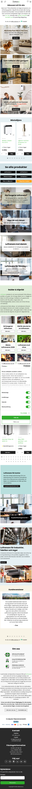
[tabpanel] (8, 138)
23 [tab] (22, 459)
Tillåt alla (16, 417)
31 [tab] (15, 461)
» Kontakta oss (22, 710)
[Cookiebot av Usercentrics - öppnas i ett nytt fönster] (23, 366)
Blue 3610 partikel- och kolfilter (22, 441)
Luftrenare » (8, 172)
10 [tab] (22, 456)
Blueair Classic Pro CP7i (7, 141)
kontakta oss (9, 17)
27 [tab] (6, 461)
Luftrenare (3, 294)
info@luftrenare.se (16, 739)
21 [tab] (18, 459)
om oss (7, 15)
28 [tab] (8, 461)
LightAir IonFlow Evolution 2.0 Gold (23, 142)
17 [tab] (8, 459)
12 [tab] (27, 456)
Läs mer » (3, 562)
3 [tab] (12, 158)
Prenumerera (12, 782)
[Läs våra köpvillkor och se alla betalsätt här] (16, 723)
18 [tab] (11, 459)
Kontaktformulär (16, 741)
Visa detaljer (23, 413)
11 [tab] (25, 456)
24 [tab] (25, 459)
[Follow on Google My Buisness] (13, 761)
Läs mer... (8, 331)
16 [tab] (6, 459)
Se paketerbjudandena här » (11, 486)
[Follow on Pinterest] (24, 761)
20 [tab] (15, 459)
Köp (12, 154)
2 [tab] (9, 158)
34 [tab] (22, 461)
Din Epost (2, 774)
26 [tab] (29, 459)
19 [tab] (13, 459)
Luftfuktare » (24, 172)
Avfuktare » (24, 176)
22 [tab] (20, 459)
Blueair (4, 138)
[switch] (28, 397)
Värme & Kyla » (8, 176)
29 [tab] (11, 461)
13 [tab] (29, 456)
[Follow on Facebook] (6, 761)
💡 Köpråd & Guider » (24, 181)
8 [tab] (23, 158)
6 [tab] (19, 158)
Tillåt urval (16, 422)
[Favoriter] (27, 1)
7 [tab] (21, 158)
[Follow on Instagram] (10, 761)
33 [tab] (20, 461)
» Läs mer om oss (11, 710)
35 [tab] (25, 461)
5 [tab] (16, 158)
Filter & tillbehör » (8, 181)
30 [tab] (13, 461)
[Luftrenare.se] (16, 2)
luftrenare (28, 674)
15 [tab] (4, 459)
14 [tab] (1, 459)
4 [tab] (14, 158)
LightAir (20, 138)
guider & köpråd (22, 15)
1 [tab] (7, 158)
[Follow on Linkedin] (17, 761)
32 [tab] (18, 461)
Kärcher (4, 437)
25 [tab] (27, 459)
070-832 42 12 (16, 735)
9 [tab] (20, 456)
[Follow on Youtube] (21, 761)
